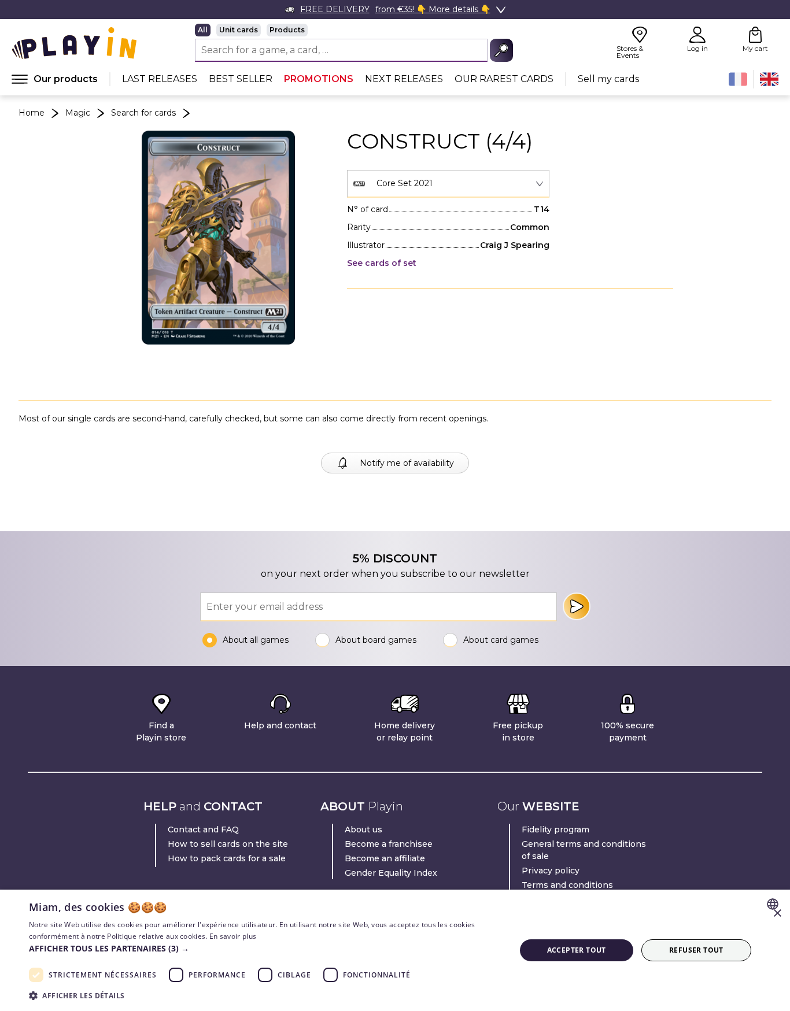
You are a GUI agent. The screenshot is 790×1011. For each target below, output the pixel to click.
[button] (265, 948)
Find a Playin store (161, 731)
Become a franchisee (389, 844)
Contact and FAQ (203, 829)
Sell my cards (608, 78)
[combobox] (448, 184)
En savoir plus (232, 936)
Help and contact (280, 725)
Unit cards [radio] (238, 29)
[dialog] (395, 950)
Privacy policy (550, 870)
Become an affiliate (385, 858)
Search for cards (143, 113)
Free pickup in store (518, 731)
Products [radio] (287, 29)
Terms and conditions (567, 885)
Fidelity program (555, 829)
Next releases (404, 78)
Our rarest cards (504, 78)
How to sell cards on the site (228, 844)
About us (363, 829)
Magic (77, 113)
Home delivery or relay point (404, 731)
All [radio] (203, 29)
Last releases (159, 78)
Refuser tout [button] (696, 950)
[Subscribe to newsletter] (576, 606)
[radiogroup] (354, 30)
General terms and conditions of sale (584, 850)
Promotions (318, 78)
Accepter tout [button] (576, 950)
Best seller (240, 78)
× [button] (777, 913)
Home (32, 113)
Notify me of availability (407, 463)
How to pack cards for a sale (227, 858)
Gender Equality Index (391, 873)
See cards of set (381, 263)
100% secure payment (627, 731)
